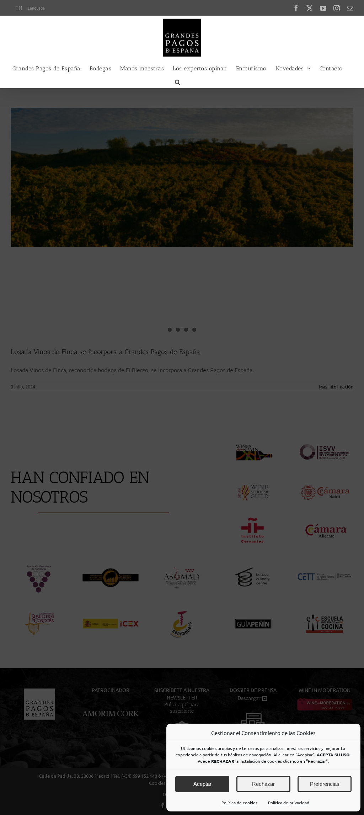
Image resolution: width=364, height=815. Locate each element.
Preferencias (324, 784)
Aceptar (202, 784)
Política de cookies (239, 802)
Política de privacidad (288, 802)
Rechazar (263, 784)
